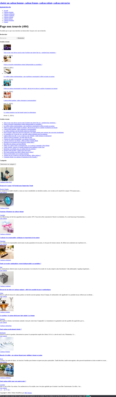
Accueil (6, 10)
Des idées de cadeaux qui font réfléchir (15, 144)
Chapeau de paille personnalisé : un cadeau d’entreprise (19, 139)
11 (4, 389)
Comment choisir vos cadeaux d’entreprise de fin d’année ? (20, 157)
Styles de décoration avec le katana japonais (16, 153)
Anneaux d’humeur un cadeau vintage (12, 211)
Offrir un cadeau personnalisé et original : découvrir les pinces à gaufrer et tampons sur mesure (30, 88)
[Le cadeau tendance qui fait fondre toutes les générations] (7, 109)
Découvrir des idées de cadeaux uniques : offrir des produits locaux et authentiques (25, 289)
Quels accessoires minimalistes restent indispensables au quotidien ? (23, 64)
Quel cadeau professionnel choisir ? (11, 329)
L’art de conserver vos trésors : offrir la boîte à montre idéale (21, 140)
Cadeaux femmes (9, 12)
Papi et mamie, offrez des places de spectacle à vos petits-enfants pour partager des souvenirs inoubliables (34, 132)
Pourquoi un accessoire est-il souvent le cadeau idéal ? (19, 142)
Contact (6, 22)
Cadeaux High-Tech (6, 182)
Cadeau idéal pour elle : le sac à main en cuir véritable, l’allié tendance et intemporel (27, 136)
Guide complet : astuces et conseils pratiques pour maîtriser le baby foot (24, 147)
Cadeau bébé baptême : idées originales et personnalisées (20, 100)
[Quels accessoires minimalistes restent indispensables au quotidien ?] (7, 61)
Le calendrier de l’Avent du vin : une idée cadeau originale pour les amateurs (25, 134)
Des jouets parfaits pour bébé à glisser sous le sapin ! (19, 152)
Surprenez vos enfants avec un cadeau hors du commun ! (20, 149)
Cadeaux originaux (9, 14)
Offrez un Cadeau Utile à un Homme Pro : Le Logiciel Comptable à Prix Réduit (26, 145)
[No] (90, 396)
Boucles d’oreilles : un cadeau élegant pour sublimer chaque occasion (21, 355)
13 (8, 389)
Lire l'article (3, 192)
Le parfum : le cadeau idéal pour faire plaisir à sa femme (17, 315)
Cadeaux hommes (9, 20)
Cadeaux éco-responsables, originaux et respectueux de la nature (20, 237)
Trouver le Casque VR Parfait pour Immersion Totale (16, 185)
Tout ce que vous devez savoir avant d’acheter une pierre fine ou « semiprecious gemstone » (30, 52)
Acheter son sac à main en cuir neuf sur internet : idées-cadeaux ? (22, 155)
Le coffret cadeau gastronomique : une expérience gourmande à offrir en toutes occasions (29, 76)
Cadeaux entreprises (6, 326)
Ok (88, 396)
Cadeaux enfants (8, 17)
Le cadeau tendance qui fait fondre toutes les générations (20, 112)
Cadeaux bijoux (8, 19)
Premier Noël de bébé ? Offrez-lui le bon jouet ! (17, 150)
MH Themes (28, 393)
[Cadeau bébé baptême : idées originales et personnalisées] (7, 97)
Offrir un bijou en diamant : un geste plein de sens (18, 137)
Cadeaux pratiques (9, 15)
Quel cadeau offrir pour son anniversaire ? (13, 381)
